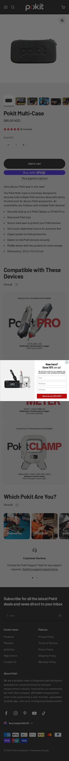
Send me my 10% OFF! (51, 396)
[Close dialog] (66, 362)
